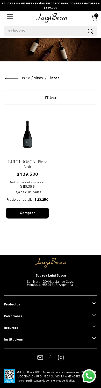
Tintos (54, 78)
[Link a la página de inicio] (17, 78)
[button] (10, 18)
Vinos (38, 78)
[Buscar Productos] (90, 31)
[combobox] (50, 31)
